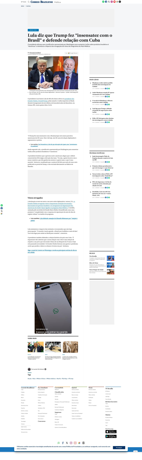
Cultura (39, 405)
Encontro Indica (108, 411)
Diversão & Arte (24, 405)
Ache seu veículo (92, 389)
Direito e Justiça (24, 410)
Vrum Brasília (108, 399)
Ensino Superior (41, 392)
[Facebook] (106, 2)
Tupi (106, 425)
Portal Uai (107, 420)
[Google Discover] (117, 2)
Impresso (58, 412)
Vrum (90, 388)
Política (22, 394)
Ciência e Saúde (24, 413)
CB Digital (57, 419)
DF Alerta (107, 391)
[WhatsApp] (103, 2)
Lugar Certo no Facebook (77, 413)
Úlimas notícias (75, 400)
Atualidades (107, 408)
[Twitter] (109, 2)
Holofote (23, 418)
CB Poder (107, 396)
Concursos (41, 421)
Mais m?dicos (41, 378)
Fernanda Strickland (37, 369)
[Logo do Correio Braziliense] (42, 1)
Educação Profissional (42, 413)
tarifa (59, 378)
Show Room (74, 405)
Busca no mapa (75, 394)
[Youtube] (114, 2)
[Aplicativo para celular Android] (111, 436)
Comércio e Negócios (59, 409)
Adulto (56, 404)
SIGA (66, 53)
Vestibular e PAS (41, 408)
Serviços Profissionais (59, 407)
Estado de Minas (108, 417)
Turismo (22, 424)
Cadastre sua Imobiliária (77, 418)
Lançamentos (74, 397)
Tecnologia (23, 421)
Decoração (74, 408)
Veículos (56, 399)
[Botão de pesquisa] (28, 2)
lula (34, 378)
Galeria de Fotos (75, 410)
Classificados (59, 392)
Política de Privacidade (26, 429)
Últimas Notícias (41, 402)
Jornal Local (107, 393)
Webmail (57, 389)
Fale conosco (40, 418)
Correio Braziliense (27, 388)
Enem (39, 400)
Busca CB (57, 422)
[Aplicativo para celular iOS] (111, 431)
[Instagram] (112, 2)
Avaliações (91, 397)
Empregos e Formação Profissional (62, 401)
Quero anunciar (58, 393)
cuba (30, 378)
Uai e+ (106, 422)
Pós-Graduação (41, 416)
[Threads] (120, 2)
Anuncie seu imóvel (76, 392)
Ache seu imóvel (75, 389)
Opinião (22, 416)
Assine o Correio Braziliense (61, 427)
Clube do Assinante (59, 424)
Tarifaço (65, 378)
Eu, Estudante (43, 388)
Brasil (22, 397)
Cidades (22, 392)
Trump (71, 378)
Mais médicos (51, 378)
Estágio (39, 397)
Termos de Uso (24, 432)
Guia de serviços (75, 402)
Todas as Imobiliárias (76, 416)
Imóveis (56, 396)
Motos (90, 402)
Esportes (23, 408)
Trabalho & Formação (42, 394)
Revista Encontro (111, 402)
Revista (107, 406)
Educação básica (41, 389)
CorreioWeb (59, 388)
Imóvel (74, 388)
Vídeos (90, 400)
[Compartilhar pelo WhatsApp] (109, 114)
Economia (23, 400)
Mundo (22, 402)
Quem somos (24, 426)
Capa (22, 389)
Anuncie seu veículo (93, 392)
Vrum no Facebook (92, 405)
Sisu (39, 410)
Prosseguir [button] (119, 447)
